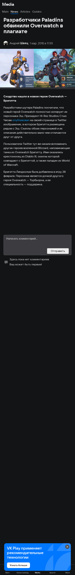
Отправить (58, 251)
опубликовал (20, 120)
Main (5, 11)
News (14, 11)
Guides (37, 11)
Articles (25, 11)
